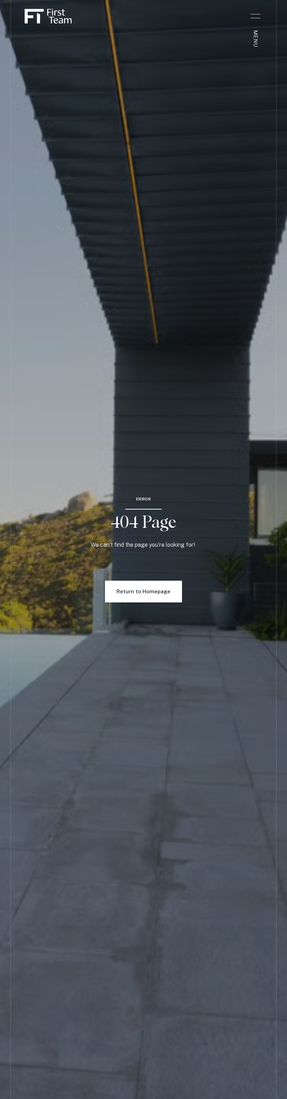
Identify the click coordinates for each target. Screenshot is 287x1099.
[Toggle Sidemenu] (255, 16)
